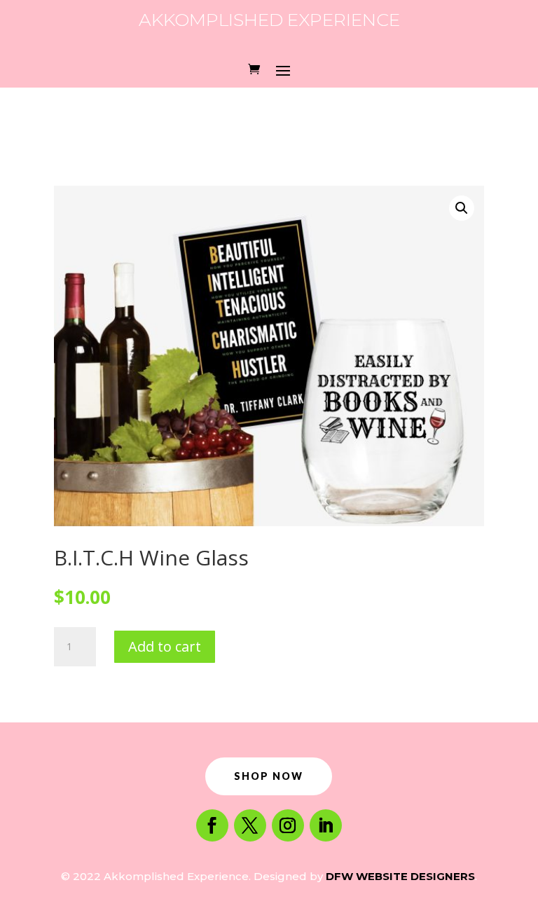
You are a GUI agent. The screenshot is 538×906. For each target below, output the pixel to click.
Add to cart (164, 646)
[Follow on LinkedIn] (326, 825)
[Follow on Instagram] (288, 825)
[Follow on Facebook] (212, 825)
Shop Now (268, 776)
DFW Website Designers (400, 876)
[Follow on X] (250, 825)
